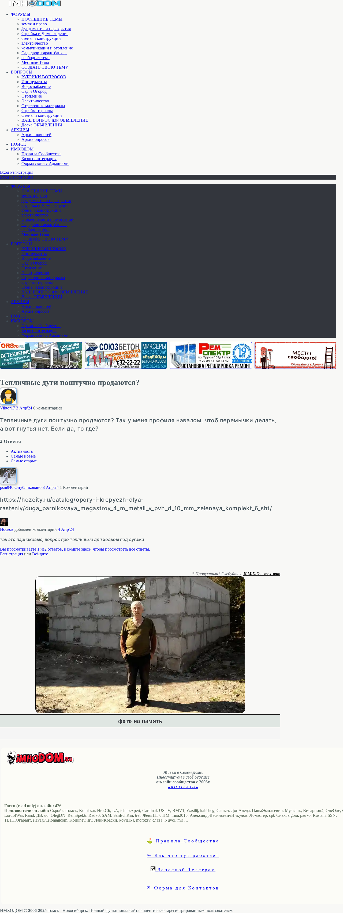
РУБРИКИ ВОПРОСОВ (43, 77)
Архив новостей (36, 134)
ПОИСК (18, 144)
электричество (34, 43)
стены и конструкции (41, 38)
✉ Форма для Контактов (183, 887)
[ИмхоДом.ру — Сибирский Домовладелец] (35, 5)
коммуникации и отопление (47, 48)
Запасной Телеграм (185, 869)
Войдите (40, 554)
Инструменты (34, 81)
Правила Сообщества (41, 154)
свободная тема (35, 57)
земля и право (34, 24)
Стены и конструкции (41, 115)
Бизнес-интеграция (39, 158)
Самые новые (23, 456)
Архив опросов (35, 139)
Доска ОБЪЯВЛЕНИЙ (41, 125)
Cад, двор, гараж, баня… (44, 53)
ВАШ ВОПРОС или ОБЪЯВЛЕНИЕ (54, 120)
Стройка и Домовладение (44, 33)
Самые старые (24, 461)
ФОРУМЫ (20, 14)
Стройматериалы (37, 110)
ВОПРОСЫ (21, 72)
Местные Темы (35, 62)
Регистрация (21, 172)
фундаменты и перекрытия (46, 28)
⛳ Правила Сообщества (183, 840)
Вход (4, 172)
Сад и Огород (34, 91)
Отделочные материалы (43, 105)
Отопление (31, 96)
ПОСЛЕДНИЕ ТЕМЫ (41, 19)
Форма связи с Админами (45, 163)
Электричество (35, 101)
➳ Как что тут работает (183, 855)
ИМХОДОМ (22, 149)
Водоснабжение (36, 86)
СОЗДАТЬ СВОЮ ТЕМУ (44, 67)
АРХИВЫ (20, 129)
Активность (22, 451)
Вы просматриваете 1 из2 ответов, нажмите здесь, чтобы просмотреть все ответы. (75, 549)
